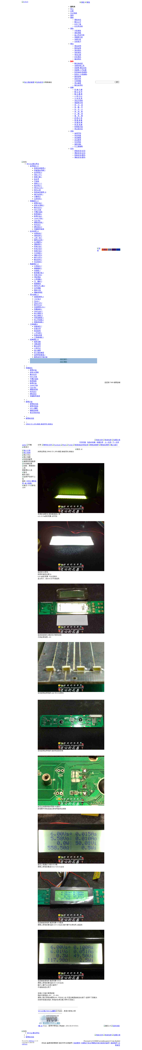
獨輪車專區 (38, 292)
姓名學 (36, 179)
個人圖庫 (37, 350)
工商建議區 (39, 337)
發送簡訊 (77, 50)
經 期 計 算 (78, 118)
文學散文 (38, 266)
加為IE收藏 (91, 442)
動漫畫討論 (39, 273)
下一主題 (115, 442)
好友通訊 (77, 57)
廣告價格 (77, 33)
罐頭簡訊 (77, 59)
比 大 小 (78, 109)
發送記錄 (77, 55)
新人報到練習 (39, 352)
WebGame (38, 311)
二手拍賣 (38, 333)
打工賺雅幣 (78, 146)
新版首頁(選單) (79, 155)
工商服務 (34, 324)
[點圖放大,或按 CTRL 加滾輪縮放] (71, 512)
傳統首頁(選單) (79, 157)
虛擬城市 (38, 326)
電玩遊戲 (34, 294)
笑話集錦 (38, 262)
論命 (72, 61)
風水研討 (38, 186)
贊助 (72, 17)
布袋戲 (37, 270)
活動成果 (37, 344)
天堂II (28, 481)
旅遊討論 (38, 251)
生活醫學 (38, 242)
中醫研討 (37, 196)
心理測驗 (38, 279)
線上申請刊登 (79, 35)
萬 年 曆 (78, 116)
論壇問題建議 (39, 355)
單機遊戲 (38, 309)
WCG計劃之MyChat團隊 (47, 1011)
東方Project (38, 305)
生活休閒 (34, 231)
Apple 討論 (38, 218)
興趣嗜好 (34, 264)
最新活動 (77, 144)
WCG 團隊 (34, 408)
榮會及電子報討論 (40, 357)
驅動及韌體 (34, 410)
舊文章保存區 (35, 412)
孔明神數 (77, 81)
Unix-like (37, 220)
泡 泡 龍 (78, 111)
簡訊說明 (77, 46)
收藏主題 (100, 442)
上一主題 (108, 442)
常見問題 (77, 142)
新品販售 (37, 331)
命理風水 (34, 166)
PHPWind (31, 1041)
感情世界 (38, 235)
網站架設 (38, 227)
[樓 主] (40, 1026)
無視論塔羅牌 (40, 192)
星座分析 (77, 79)
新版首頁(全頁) (79, 151)
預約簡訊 (77, 52)
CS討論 (37, 299)
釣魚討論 (38, 249)
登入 (72, 9)
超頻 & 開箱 (39, 205)
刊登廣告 (77, 31)
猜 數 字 (78, 107)
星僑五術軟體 (39, 168)
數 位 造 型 (78, 92)
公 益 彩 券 (78, 98)
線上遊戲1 (38, 313)
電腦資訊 (34, 201)
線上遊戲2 (38, 315)
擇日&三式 (38, 188)
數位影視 (38, 259)
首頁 (72, 148)
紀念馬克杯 (78, 26)
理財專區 (37, 277)
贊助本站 (77, 20)
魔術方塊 (37, 290)
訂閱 (109, 249)
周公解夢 (77, 83)
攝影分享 (38, 255)
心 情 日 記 (78, 96)
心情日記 (37, 348)
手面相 (36, 181)
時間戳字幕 (78, 127)
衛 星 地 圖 (78, 124)
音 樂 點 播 (78, 122)
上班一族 (38, 238)
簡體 (118, 249)
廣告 (72, 28)
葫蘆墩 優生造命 (80, 68)
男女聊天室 (78, 129)
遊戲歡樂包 (39, 297)
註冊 (72, 11)
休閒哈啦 (38, 233)
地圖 (114, 249)
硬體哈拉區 (34, 404)
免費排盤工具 (79, 65)
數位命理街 (78, 85)
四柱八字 (38, 175)
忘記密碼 (73, 13)
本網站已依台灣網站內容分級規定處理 (95, 1043)
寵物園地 (37, 284)
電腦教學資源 (39, 229)
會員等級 (77, 135)
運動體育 (38, 244)
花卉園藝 (37, 288)
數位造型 (37, 346)
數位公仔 (77, 22)
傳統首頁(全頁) (79, 153)
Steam (36, 301)
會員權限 (77, 138)
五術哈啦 (38, 199)
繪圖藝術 (38, 268)
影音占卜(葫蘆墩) (80, 74)
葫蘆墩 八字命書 (80, 70)
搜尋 (72, 15)
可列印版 (82, 442)
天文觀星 (38, 253)
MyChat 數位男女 (33, 164)
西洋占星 (37, 190)
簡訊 (72, 44)
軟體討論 (38, 216)
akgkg (24, 445)
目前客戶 (77, 41)
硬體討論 (38, 203)
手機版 (104, 249)
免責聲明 (76, 1043)
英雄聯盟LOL (39, 307)
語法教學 (77, 140)
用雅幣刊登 (78, 37)
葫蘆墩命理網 (39, 170)
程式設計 (37, 225)
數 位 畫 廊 (78, 94)
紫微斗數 (38, 177)
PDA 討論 (37, 210)
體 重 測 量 (78, 120)
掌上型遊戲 (39, 320)
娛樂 (72, 87)
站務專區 (34, 339)
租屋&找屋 (38, 335)
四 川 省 (78, 105)
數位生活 (38, 207)
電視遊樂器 (39, 318)
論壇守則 (77, 133)
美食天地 (38, 275)
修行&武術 (38, 194)
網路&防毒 (38, 222)
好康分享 (37, 328)
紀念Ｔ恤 (77, 24)
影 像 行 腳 (78, 89)
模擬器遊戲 (39, 322)
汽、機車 (38, 281)
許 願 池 (78, 114)
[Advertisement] (109, 433)
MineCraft (38, 303)
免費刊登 (77, 39)
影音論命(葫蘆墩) (80, 72)
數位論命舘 (78, 63)
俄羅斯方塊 (78, 103)
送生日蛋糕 (78, 100)
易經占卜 (38, 183)
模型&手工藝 (39, 286)
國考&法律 (38, 240)
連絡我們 (114, 1043)
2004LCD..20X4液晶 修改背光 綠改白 (39, 424)
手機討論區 (38, 212)
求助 (72, 131)
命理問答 (38, 172)
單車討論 (38, 246)
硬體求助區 (34, 406)
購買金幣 (77, 48)
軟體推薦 (38, 214)
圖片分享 (38, 257)
